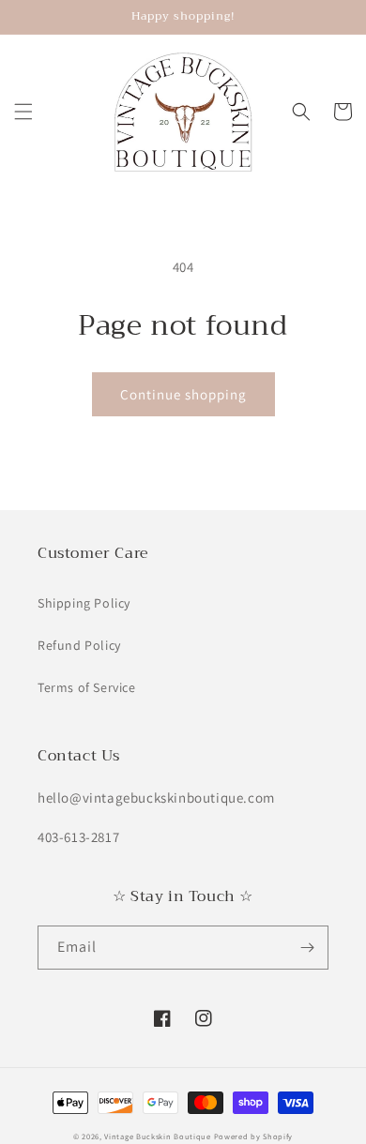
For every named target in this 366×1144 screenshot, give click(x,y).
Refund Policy (79, 645)
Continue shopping (183, 394)
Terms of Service (87, 687)
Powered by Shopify (254, 1136)
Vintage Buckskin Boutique (157, 1136)
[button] (23, 111)
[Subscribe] (307, 948)
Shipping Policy (84, 603)
